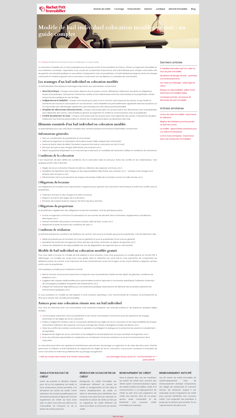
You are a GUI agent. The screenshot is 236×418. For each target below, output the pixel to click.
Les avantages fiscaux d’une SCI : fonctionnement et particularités (130, 358)
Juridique (160, 9)
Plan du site (118, 416)
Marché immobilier (178, 9)
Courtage (119, 9)
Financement (133, 9)
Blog (193, 9)
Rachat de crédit (102, 9)
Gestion (148, 9)
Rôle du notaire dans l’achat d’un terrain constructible (65, 356)
